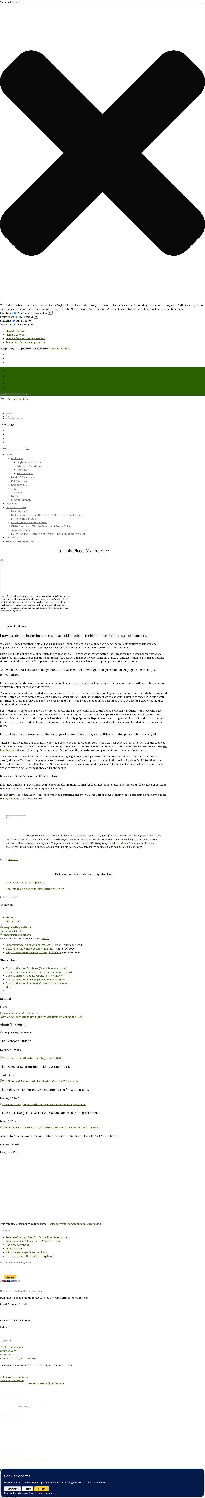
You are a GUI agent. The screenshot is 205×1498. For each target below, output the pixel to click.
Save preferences (41, 349)
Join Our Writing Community (17, 1358)
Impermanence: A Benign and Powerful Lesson (33, 944)
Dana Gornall (19, 511)
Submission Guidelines (20, 370)
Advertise (5, 1354)
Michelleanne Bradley (24, 518)
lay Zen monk (13, 798)
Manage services (16, 334)
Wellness (16, 492)
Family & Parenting (22, 477)
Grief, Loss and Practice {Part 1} (25, 882)
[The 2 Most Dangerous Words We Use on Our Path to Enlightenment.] (43, 1104)
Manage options (15, 330)
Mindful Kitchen (21, 499)
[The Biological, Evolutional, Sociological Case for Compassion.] (39, 1081)
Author (10, 917)
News (14, 496)
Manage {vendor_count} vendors (25, 338)
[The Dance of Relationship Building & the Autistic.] (31, 1058)
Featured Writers (14, 418)
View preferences (24, 349)
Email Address (9, 1304)
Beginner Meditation (29, 462)
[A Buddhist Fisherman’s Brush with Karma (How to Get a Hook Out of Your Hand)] (50, 1127)
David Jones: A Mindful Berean (29, 522)
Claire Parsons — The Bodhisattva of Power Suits (40, 526)
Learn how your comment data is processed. (74, 1223)
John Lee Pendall (21, 530)
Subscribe (10, 1312)
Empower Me (19, 484)
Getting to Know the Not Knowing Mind (29, 948)
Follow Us (5, 1327)
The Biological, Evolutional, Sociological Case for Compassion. (44, 1090)
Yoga (14, 488)
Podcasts (11, 503)
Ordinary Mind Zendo (130, 843)
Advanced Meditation (29, 465)
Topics (10, 454)
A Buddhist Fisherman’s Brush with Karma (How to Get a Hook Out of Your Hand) (58, 1136)
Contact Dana (8, 1350)
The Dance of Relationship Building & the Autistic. (35, 1066)
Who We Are (13, 367)
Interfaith (22, 469)
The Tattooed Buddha (11, 931)
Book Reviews (25, 473)
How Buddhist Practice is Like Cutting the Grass (35, 888)
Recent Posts (13, 921)
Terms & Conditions (12, 1380)
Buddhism (17, 458)
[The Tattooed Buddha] (16, 927)
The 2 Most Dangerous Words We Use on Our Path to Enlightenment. (50, 1113)
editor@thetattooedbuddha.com (44, 1383)
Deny (12, 349)
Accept (4, 349)
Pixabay (13, 859)
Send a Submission (11, 1347)
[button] (102, 153)
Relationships (19, 481)
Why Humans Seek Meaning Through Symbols (33, 952)
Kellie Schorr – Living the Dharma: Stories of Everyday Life (46, 515)
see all (45, 938)
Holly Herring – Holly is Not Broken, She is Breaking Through (48, 533)
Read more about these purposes (25, 342)
